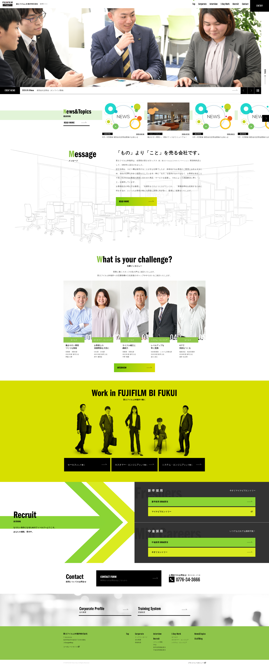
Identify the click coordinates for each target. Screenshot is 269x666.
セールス (76, 465)
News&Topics (200, 634)
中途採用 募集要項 (160, 542)
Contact (245, 4)
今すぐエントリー (159, 552)
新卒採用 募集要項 (160, 502)
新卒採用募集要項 (159, 647)
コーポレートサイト (70, 647)
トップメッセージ (141, 637)
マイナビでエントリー (161, 512)
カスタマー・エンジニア (131, 465)
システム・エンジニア (177, 465)
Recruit (236, 4)
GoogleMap (68, 642)
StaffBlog (198, 639)
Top (193, 4)
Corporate (202, 4)
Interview (214, 4)
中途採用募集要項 (159, 650)
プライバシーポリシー (196, 663)
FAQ (154, 644)
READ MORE (124, 201)
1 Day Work (225, 4)
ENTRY (259, 5)
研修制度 (138, 642)
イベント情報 (158, 642)
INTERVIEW (121, 368)
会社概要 (138, 640)
